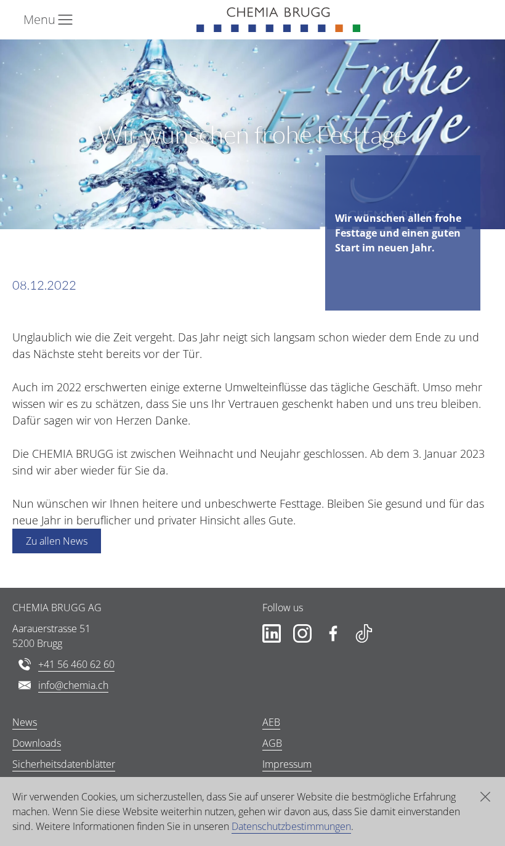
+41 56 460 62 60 (76, 664)
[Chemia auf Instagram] (302, 633)
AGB (272, 743)
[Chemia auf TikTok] (364, 633)
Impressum (287, 764)
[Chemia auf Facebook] (333, 633)
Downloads (36, 743)
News (24, 722)
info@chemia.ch (73, 685)
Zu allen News (56, 541)
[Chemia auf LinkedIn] (271, 633)
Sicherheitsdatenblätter (63, 764)
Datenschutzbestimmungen (291, 826)
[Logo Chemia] (278, 19)
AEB (271, 722)
